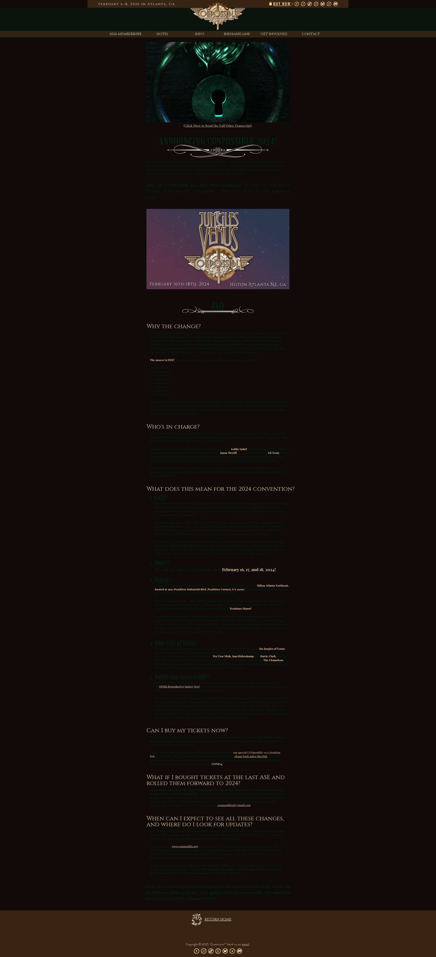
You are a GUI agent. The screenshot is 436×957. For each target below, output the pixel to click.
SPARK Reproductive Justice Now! (179, 686)
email (245, 944)
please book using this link (251, 756)
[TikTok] (309, 4)
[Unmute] (156, 118)
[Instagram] (303, 4)
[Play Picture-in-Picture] (279, 118)
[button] (199, 34)
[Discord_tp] (335, 4)
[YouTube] (329, 4)
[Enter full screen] (285, 118)
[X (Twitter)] (316, 4)
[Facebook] (296, 4)
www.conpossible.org (185, 846)
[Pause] (151, 118)
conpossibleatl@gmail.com (234, 805)
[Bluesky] (322, 4)
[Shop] (270, 3)
